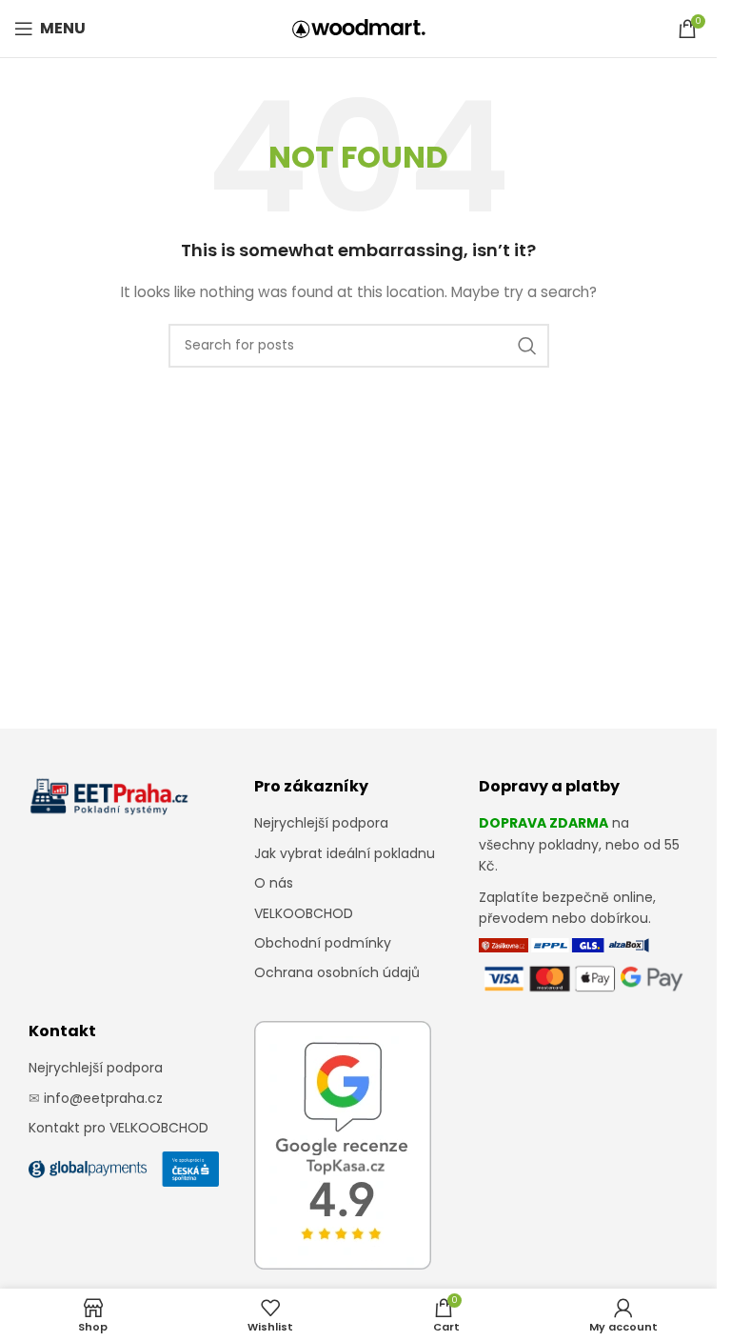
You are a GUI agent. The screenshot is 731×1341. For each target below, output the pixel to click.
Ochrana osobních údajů (337, 972)
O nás (273, 882)
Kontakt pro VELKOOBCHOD (118, 1127)
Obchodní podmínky (322, 942)
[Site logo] (358, 27)
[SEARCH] (527, 346)
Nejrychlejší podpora (321, 822)
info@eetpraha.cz (103, 1098)
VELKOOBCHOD (303, 913)
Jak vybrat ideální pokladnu (344, 853)
